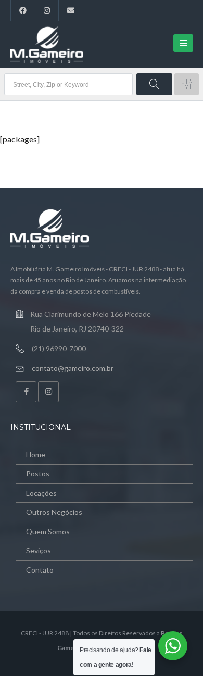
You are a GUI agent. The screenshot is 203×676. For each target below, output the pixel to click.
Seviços (38, 550)
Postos (37, 473)
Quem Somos (48, 531)
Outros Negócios (54, 512)
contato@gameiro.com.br (72, 368)
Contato (40, 569)
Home (35, 454)
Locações (41, 492)
